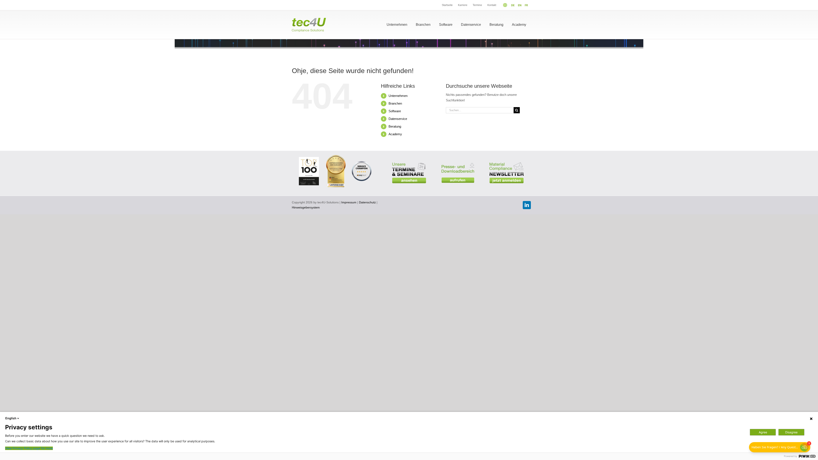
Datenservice (398, 119)
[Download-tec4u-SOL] (457, 160)
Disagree (791, 432)
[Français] (525, 5)
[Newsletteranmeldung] (506, 159)
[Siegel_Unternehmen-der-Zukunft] (335, 156)
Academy (395, 134)
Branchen (395, 103)
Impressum (348, 202)
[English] (518, 5)
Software (395, 111)
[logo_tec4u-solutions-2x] (309, 19)
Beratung (395, 126)
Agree (763, 432)
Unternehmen (398, 96)
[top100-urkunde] (309, 158)
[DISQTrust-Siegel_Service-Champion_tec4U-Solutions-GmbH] (361, 161)
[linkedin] (527, 205)
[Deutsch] (507, 5)
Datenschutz (367, 202)
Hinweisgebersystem (306, 207)
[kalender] (409, 159)
